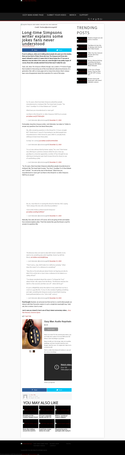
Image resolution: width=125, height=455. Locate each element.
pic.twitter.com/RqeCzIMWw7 (35, 212)
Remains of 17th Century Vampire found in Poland (30, 417)
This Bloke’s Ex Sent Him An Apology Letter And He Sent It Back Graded (95, 47)
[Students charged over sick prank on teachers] (82, 39)
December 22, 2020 (55, 144)
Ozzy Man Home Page (33, 15)
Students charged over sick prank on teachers (95, 38)
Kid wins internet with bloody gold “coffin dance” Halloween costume (95, 80)
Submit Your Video (56, 15)
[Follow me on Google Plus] (101, 19)
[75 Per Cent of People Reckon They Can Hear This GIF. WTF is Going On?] (82, 71)
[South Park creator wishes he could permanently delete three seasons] (47, 424)
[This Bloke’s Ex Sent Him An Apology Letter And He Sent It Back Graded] (82, 47)
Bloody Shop (54, 443)
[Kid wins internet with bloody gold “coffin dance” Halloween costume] (82, 80)
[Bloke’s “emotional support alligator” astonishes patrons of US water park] (63, 410)
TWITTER (28, 316)
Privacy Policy (25, 454)
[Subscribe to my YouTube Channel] (96, 19)
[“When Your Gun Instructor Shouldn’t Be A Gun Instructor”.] (82, 55)
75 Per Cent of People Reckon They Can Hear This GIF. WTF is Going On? (94, 72)
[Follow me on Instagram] (98, 19)
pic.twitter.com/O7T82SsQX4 (35, 116)
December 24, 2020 (55, 298)
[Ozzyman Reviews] (26, 443)
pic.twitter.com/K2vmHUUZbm (48, 140)
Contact (53, 445)
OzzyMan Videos (39, 445)
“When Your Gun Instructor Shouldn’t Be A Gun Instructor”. (95, 54)
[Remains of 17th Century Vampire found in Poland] (30, 410)
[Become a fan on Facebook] (91, 19)
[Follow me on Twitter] (93, 19)
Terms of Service (33, 454)
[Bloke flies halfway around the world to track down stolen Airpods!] (30, 424)
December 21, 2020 (55, 120)
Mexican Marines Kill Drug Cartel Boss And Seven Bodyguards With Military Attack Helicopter (95, 63)
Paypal (68, 443)
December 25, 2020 (55, 261)
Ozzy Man (33, 394)
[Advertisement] (47, 88)
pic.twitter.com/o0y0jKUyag (39, 257)
